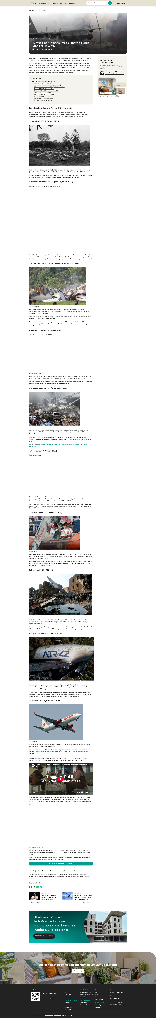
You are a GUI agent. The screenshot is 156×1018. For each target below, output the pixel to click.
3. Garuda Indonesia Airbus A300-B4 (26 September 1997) (49, 87)
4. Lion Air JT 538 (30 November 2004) (44, 89)
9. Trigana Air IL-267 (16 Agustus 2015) (44, 98)
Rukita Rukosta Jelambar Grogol (36, 847)
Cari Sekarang (78, 971)
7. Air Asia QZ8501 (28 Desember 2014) (44, 95)
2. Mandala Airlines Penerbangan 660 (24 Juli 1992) (47, 85)
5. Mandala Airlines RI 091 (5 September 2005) (46, 91)
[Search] (110, 3)
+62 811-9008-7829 (117, 992)
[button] (120, 3)
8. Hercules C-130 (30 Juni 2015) (42, 96)
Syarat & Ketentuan (49, 1015)
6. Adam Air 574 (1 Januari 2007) (42, 93)
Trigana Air (35, 633)
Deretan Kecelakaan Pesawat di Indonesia (44, 81)
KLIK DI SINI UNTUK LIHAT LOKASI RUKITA (61, 863)
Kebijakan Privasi (57, 1015)
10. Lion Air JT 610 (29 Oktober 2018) (43, 100)
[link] (114, 73)
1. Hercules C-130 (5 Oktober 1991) (43, 83)
